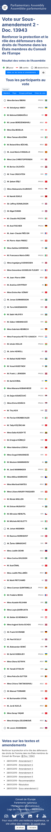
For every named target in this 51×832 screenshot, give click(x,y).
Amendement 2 (26, 765)
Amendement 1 (26, 761)
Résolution (24, 784)
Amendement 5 (26, 776)
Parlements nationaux (25, 802)
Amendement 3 (26, 769)
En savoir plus (38, 823)
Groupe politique (25, 93)
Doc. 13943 (29, 756)
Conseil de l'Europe (25, 799)
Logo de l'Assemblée (18, 809)
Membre (6, 93)
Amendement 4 (26, 772)
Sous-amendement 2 (28, 788)
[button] (43, 72)
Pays (14, 93)
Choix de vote (40, 93)
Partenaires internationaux (25, 806)
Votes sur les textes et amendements (22, 72)
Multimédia (38, 809)
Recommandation (27, 780)
